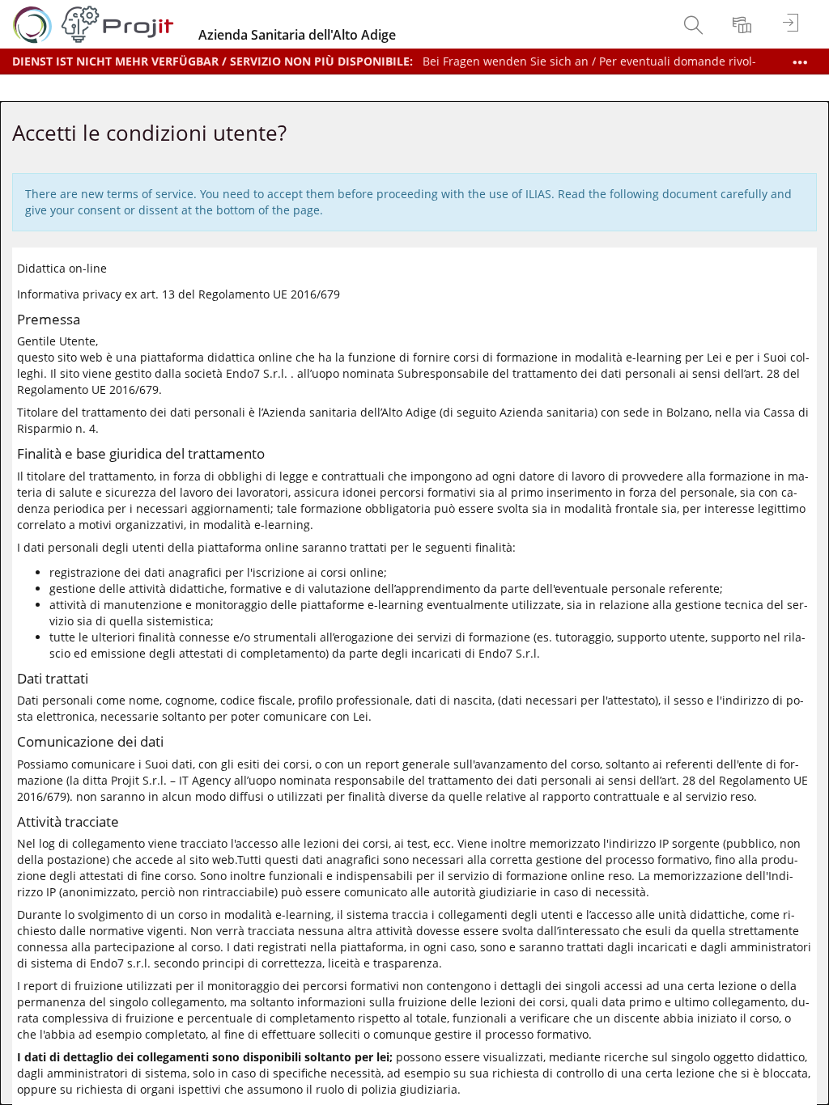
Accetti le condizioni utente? (149, 132)
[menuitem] (695, 24)
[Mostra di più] (800, 62)
